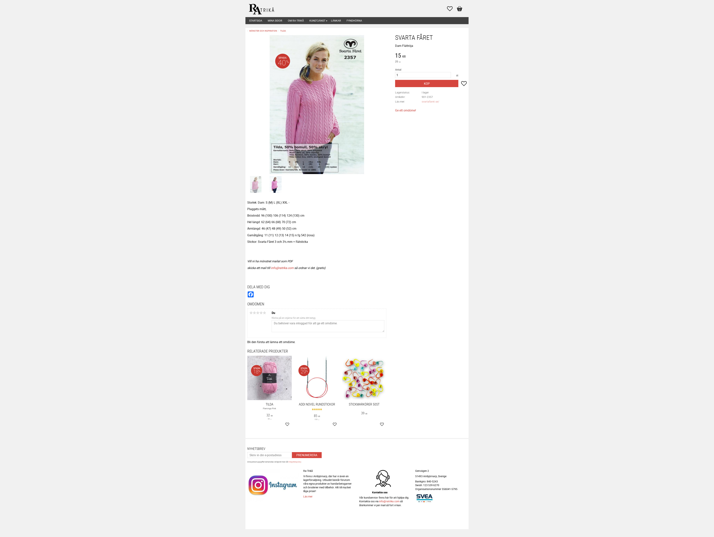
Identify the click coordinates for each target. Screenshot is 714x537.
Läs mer (308, 496)
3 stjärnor (257, 312)
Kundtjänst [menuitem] (317, 20)
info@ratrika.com (282, 268)
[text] (431, 56)
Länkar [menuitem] (336, 20)
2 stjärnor (254, 312)
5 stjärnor (264, 312)
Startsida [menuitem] (255, 20)
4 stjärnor (261, 312)
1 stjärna (251, 312)
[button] (451, 9)
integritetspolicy (294, 461)
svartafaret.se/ (430, 101)
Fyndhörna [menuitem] (354, 20)
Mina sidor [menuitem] (275, 20)
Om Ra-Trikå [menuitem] (296, 20)
